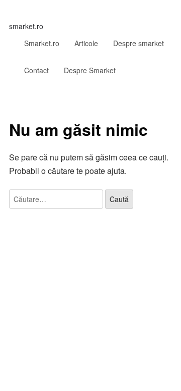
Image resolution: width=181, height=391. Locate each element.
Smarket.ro (41, 43)
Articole (86, 43)
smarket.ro (26, 26)
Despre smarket (138, 43)
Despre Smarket (90, 70)
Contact (36, 70)
